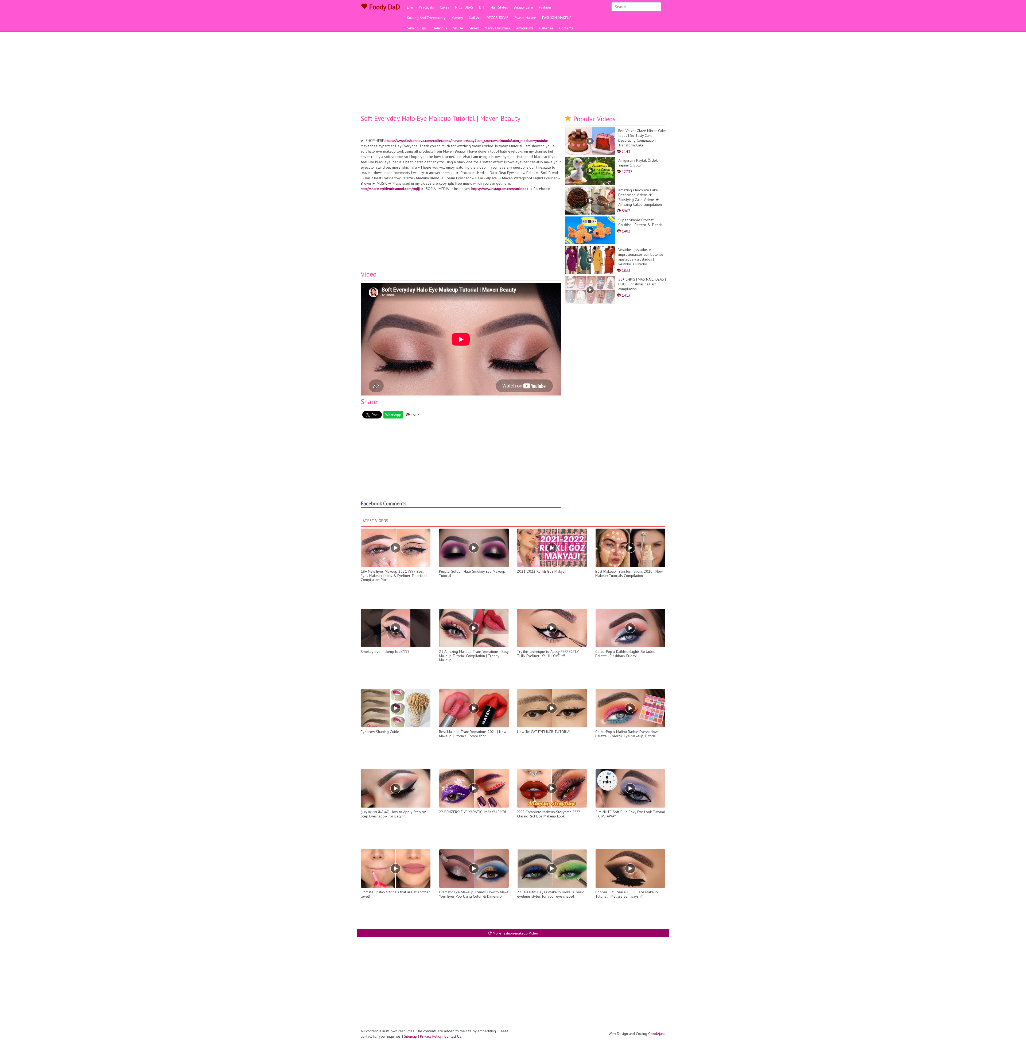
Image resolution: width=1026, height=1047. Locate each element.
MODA (458, 28)
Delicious (440, 28)
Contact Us (452, 1036)
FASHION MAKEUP (557, 17)
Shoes (474, 28)
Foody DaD (383, 7)
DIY (482, 7)
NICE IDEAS (464, 7)
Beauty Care (523, 7)
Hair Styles (499, 7)
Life (410, 7)
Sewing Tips (417, 28)
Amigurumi (524, 28)
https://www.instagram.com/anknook (499, 188)
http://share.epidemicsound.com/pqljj (390, 188)
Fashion (545, 7)
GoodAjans (656, 1033)
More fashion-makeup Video (515, 933)
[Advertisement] (513, 74)
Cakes (444, 7)
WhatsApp (393, 414)
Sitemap (410, 1036)
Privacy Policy (430, 1036)
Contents (566, 28)
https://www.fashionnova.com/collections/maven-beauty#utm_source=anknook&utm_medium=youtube (467, 140)
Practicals (426, 7)
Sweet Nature (525, 17)
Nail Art (475, 17)
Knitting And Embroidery (426, 17)
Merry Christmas (497, 28)
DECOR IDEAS (497, 17)
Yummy (457, 17)
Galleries (546, 28)
